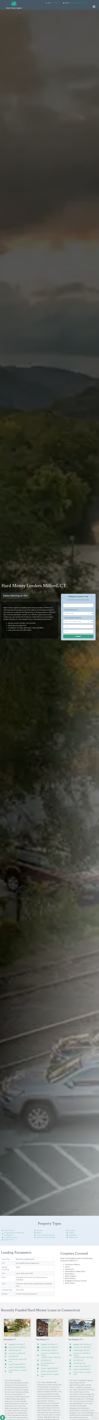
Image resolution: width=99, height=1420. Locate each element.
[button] (2, 1417)
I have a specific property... (72, 618)
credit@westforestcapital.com (78, 3)
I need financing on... (70, 610)
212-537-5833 (54, 3)
